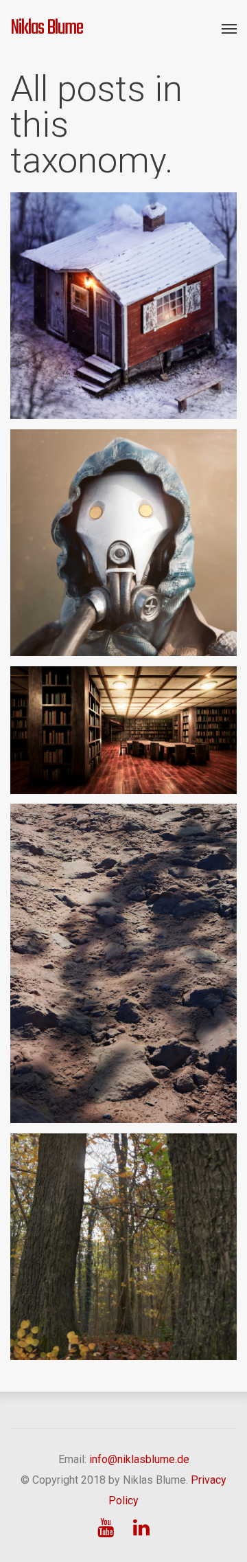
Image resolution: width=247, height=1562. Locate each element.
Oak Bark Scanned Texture (123, 1235)
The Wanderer (123, 520)
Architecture (71, 306)
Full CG (177, 543)
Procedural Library (123, 707)
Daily (114, 306)
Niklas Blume (46, 28)
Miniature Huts (123, 283)
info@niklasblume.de (139, 1459)
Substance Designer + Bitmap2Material (123, 951)
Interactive (171, 730)
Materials (133, 327)
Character (74, 543)
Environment (156, 306)
